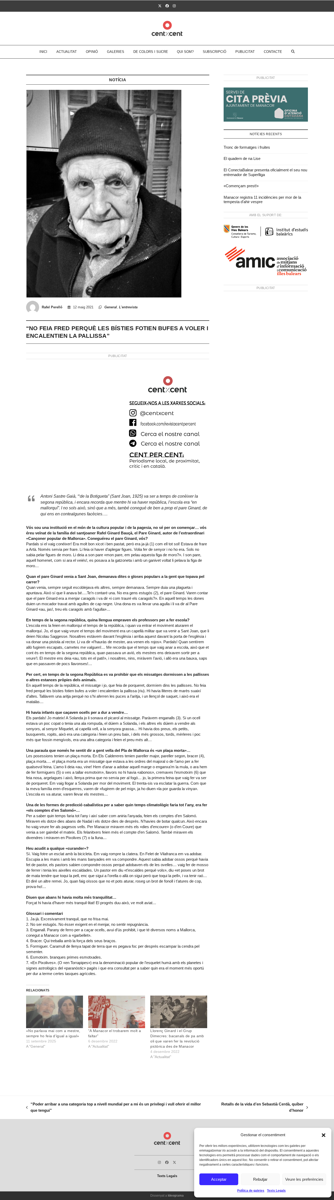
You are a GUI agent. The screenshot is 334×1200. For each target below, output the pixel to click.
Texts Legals (276, 1190)
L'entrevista (128, 307)
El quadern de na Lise (242, 158)
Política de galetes (250, 1190)
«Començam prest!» (241, 186)
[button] (323, 1135)
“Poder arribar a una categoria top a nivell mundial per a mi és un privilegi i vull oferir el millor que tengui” (113, 1108)
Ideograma (176, 1195)
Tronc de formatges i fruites (247, 147)
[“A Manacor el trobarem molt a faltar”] (116, 1012)
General (110, 307)
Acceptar (218, 1179)
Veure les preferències (304, 1179)
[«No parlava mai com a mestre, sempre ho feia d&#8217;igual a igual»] (54, 1012)
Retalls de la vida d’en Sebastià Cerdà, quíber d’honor (258, 1108)
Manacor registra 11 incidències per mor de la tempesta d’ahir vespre (262, 199)
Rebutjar (260, 1179)
